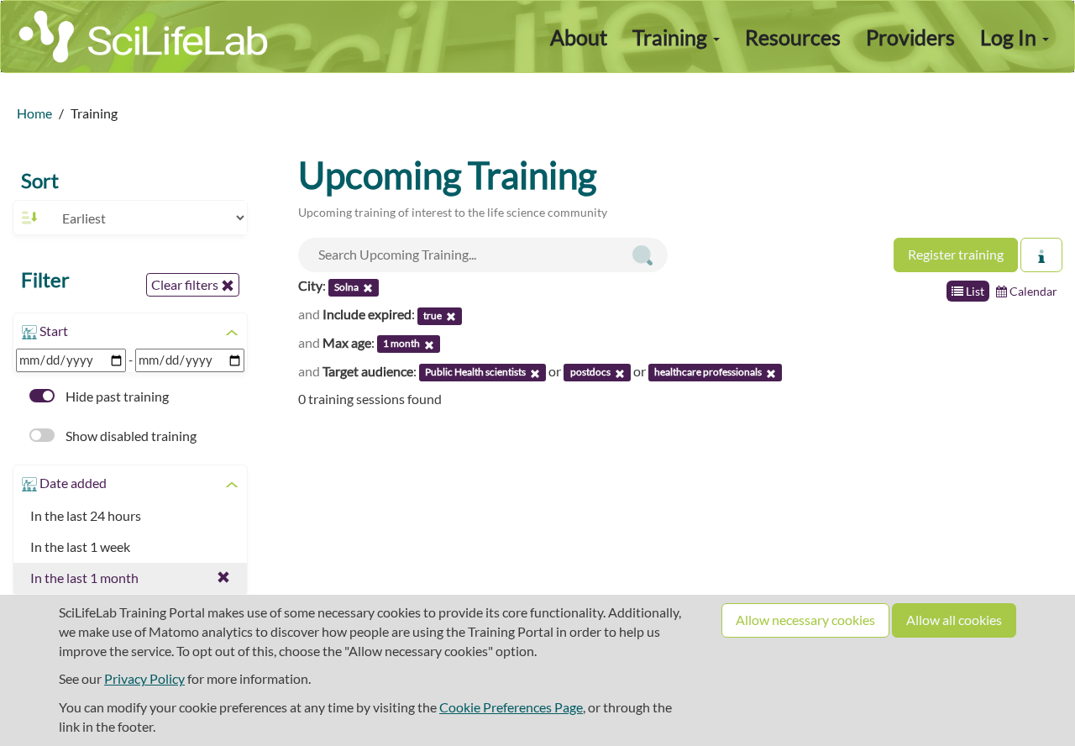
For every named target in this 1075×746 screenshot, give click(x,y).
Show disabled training (130, 436)
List (973, 291)
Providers (910, 37)
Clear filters (186, 284)
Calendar (1032, 291)
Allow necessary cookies (805, 620)
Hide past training (116, 396)
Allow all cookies (954, 620)
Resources (793, 37)
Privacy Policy (144, 678)
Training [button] (671, 37)
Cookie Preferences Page (511, 707)
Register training (956, 254)
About (578, 37)
